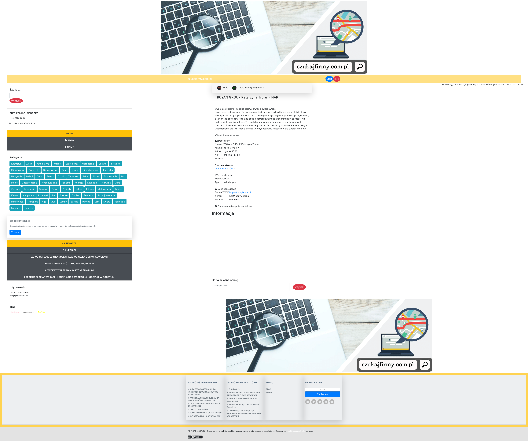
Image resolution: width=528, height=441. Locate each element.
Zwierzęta (34, 170)
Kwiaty (106, 201)
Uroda (75, 170)
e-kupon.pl (69, 250)
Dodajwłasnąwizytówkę (251, 87)
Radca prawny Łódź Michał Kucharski (69, 263)
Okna (117, 182)
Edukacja (92, 182)
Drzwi (61, 176)
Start (330, 78)
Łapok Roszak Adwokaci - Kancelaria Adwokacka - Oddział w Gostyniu (69, 277)
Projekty (67, 189)
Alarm (29, 163)
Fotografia (16, 176)
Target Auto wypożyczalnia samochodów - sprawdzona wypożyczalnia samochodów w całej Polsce (204, 402)
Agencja (79, 182)
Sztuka (74, 201)
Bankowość (17, 201)
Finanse (64, 195)
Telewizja (106, 182)
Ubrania (43, 189)
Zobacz (15, 232)
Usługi (78, 189)
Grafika (75, 195)
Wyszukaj (16, 100)
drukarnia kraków (224, 168)
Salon (85, 176)
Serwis (50, 176)
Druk (52, 201)
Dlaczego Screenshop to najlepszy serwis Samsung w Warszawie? (203, 392)
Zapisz (299, 287)
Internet (57, 163)
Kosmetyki (16, 163)
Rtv (53, 195)
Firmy (70, 147)
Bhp (123, 176)
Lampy (63, 201)
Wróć (225, 87)
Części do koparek (198, 409)
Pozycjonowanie (106, 195)
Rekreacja (120, 201)
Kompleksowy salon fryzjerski (205, 413)
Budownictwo (50, 170)
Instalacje (115, 163)
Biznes (96, 176)
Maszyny (15, 208)
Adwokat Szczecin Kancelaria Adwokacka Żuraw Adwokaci (69, 256)
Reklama (66, 182)
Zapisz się (322, 394)
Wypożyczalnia (49, 182)
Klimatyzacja (17, 170)
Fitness (90, 189)
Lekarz (118, 189)
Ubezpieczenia (29, 182)
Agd (44, 201)
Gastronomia (110, 176)
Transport (33, 201)
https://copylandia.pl (240, 192)
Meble (14, 182)
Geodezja (89, 195)
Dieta (39, 176)
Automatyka (43, 163)
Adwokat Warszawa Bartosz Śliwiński (69, 270)
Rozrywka (107, 170)
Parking (86, 201)
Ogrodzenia (88, 163)
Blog (336, 78)
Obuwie (102, 163)
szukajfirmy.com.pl (200, 78)
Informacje (29, 189)
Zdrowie (15, 189)
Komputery (28, 195)
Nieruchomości (90, 170)
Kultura (14, 195)
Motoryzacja (104, 189)
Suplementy (72, 163)
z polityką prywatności (296, 431)
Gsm (96, 201)
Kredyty (29, 208)
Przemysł (43, 195)
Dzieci (29, 176)
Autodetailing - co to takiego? (205, 416)
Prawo (55, 189)
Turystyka (73, 176)
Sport (65, 170)
